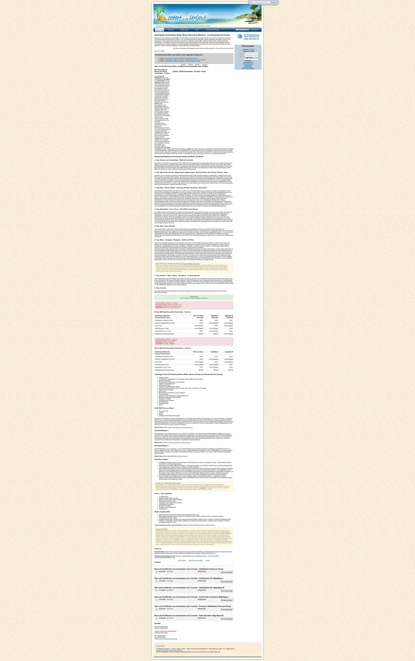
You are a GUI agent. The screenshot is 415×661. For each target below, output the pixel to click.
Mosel (203, 256)
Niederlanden (161, 93)
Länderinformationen (248, 68)
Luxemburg (203, 487)
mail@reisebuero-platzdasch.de (167, 639)
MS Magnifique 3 (183, 456)
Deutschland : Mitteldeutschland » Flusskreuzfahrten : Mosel (182, 61)
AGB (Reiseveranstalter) (196, 560)
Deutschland (158, 106)
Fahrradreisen (160, 646)
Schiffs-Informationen (174, 427)
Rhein (159, 79)
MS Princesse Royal (186, 427)
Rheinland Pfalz (208, 255)
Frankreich (173, 487)
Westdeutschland (160, 230)
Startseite (159, 26)
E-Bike (163, 465)
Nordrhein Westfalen (186, 192)
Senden (197, 64)
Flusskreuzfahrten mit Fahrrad (191, 263)
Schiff (230, 163)
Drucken (204, 64)
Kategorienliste (248, 67)
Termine (183, 64)
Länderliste (248, 65)
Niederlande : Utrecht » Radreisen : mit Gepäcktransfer (181, 58)
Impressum (165, 650)
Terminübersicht (248, 64)
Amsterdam (174, 163)
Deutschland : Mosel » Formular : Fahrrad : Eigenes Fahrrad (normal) (185, 59)
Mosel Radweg (196, 283)
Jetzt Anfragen (182, 560)
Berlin (174, 230)
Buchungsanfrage (226, 572)
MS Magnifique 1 (186, 442)
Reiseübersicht (167, 26)
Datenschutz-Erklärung (176, 650)
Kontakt (190, 64)
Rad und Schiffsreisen (197, 153)
